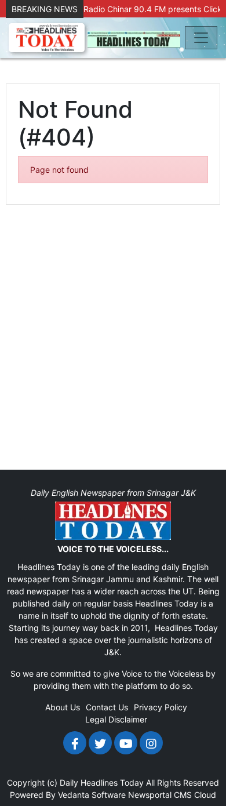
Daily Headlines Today (102, 782)
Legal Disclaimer (116, 719)
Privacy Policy (160, 707)
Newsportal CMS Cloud (172, 795)
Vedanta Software (92, 795)
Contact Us (107, 707)
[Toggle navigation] (201, 37)
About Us (62, 707)
